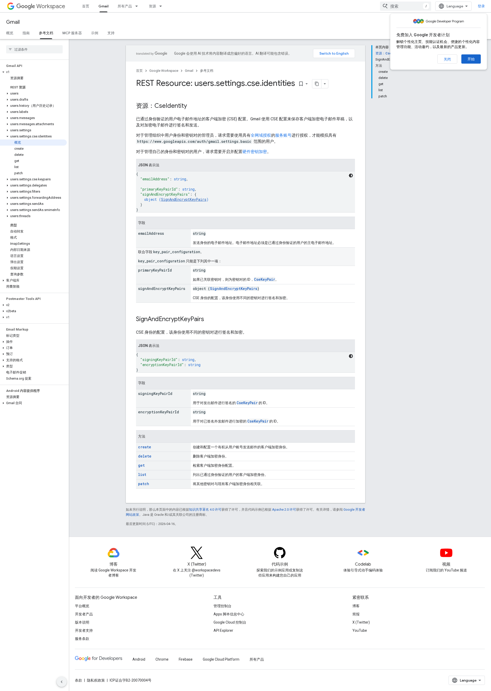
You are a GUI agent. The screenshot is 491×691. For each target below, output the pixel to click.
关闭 (447, 59)
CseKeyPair (264, 279)
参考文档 (46, 33)
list (142, 474)
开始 (471, 59)
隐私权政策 (96, 680)
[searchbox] (34, 49)
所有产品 (125, 6)
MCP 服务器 (72, 33)
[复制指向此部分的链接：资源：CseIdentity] (192, 106)
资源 (152, 6)
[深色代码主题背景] (351, 175)
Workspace (50, 6)
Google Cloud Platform (221, 659)
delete (144, 456)
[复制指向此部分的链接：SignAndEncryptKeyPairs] (209, 320)
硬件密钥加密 (254, 151)
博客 (356, 606)
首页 (85, 6)
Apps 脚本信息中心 (229, 614)
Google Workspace (163, 71)
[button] (33, 72)
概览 (9, 33)
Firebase (186, 659)
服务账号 (283, 135)
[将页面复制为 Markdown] (316, 83)
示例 (94, 33)
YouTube (359, 630)
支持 (111, 33)
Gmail (103, 6)
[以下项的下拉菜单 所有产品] (138, 6)
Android (138, 659)
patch (143, 483)
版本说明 (82, 622)
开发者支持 (84, 630)
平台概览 (82, 606)
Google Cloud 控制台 (230, 622)
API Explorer (223, 630)
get (141, 465)
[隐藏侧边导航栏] (62, 682)
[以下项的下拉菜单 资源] (162, 6)
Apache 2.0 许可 (284, 509)
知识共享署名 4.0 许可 (205, 509)
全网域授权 (261, 135)
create (144, 446)
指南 (26, 33)
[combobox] (405, 6)
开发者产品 (84, 614)
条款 (78, 680)
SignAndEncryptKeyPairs (183, 199)
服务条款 (82, 639)
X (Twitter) (361, 622)
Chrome (162, 659)
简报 (356, 614)
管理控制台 (222, 606)
